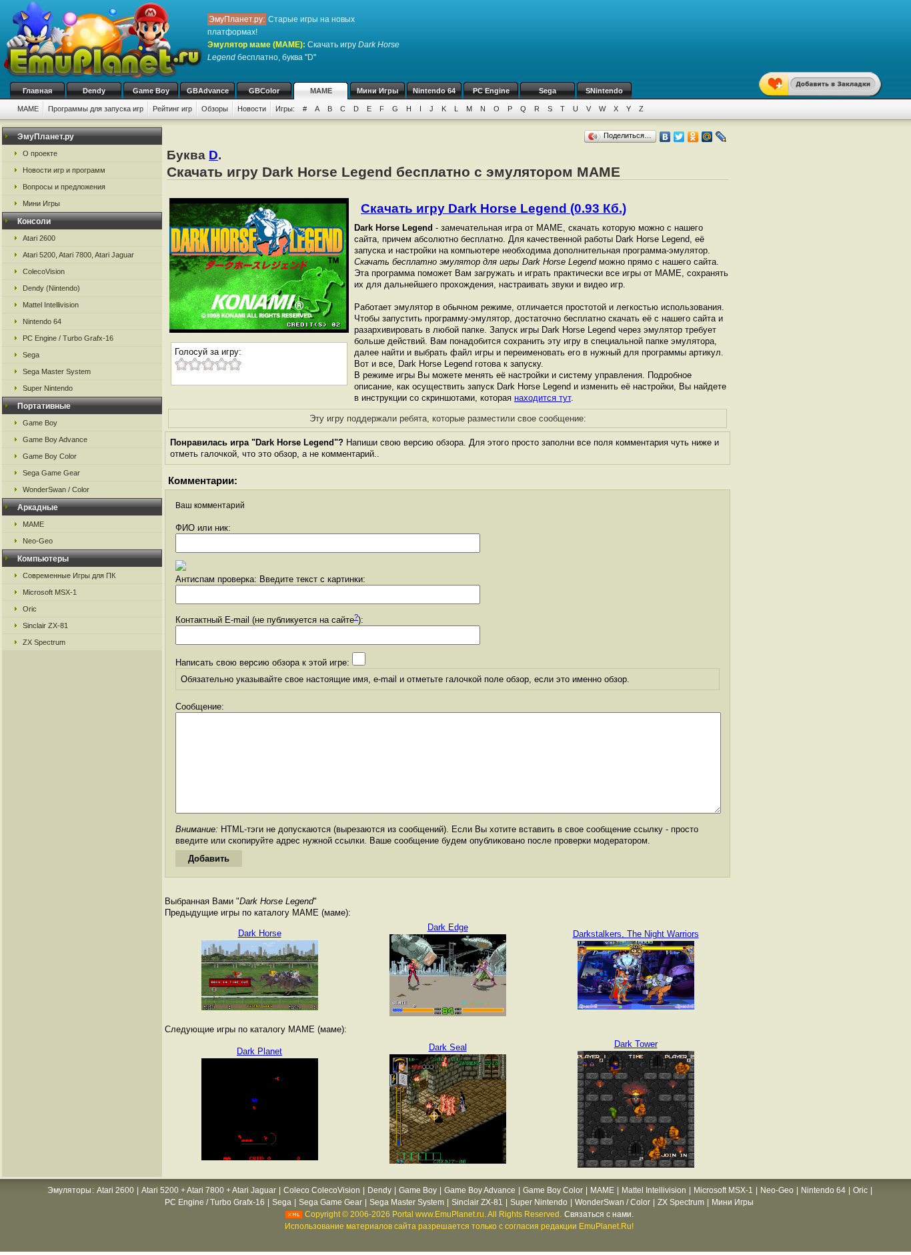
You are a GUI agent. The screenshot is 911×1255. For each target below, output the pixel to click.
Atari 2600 (39, 238)
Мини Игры (377, 91)
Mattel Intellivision (51, 305)
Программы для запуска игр (95, 109)
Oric (30, 609)
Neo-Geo (38, 541)
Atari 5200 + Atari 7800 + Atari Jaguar (208, 1190)
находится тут (542, 398)
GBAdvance (208, 91)
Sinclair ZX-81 (45, 625)
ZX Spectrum (44, 642)
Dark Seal (448, 1047)
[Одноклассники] (693, 136)
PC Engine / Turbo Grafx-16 (68, 338)
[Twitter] (679, 136)
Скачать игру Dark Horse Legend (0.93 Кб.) (493, 208)
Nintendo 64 (434, 91)
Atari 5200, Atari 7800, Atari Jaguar (78, 255)
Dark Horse (259, 933)
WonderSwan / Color (56, 489)
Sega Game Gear (51, 473)
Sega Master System (57, 371)
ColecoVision (44, 271)
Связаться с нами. (599, 1214)
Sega (547, 91)
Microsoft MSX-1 (50, 592)
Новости (251, 109)
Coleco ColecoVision (321, 1190)
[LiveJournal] (721, 136)
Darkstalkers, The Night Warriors (636, 934)
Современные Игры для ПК (69, 575)
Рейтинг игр (172, 109)
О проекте (40, 153)
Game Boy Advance (55, 439)
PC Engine (491, 91)
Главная (37, 91)
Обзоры (214, 109)
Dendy (94, 91)
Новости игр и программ (64, 170)
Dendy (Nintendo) (51, 288)
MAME (321, 91)
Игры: (285, 109)
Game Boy (151, 91)
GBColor (264, 91)
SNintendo (604, 91)
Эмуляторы (69, 1190)
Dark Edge (447, 927)
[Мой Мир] (707, 136)
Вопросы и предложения (64, 187)
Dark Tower (636, 1044)
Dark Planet (259, 1051)
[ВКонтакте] (665, 136)
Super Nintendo (48, 388)
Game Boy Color (50, 456)
